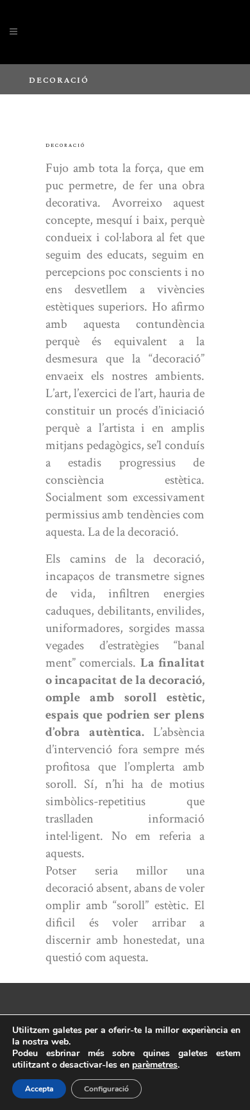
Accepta (39, 1089)
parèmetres (155, 1065)
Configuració (106, 1089)
